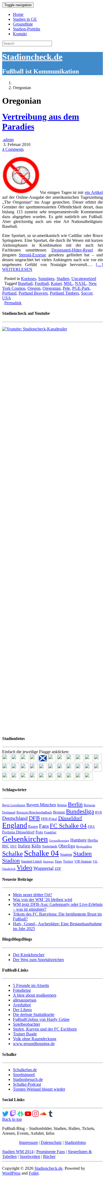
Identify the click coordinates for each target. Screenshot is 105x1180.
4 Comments (13, 149)
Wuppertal (43, 868)
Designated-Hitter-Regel (72, 250)
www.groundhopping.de (34, 1043)
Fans (44, 826)
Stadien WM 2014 (17, 1151)
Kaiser (56, 283)
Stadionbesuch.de (28, 1079)
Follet (33, 1173)
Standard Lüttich (31, 861)
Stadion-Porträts (26, 29)
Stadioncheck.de (32, 57)
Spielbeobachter (26, 1024)
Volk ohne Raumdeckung (34, 1038)
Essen (33, 826)
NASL (80, 283)
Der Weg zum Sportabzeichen (38, 959)
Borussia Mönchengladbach (34, 812)
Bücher (49, 1156)
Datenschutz (51, 1142)
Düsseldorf (70, 818)
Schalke (12, 853)
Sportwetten (30, 1156)
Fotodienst (22, 990)
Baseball (25, 283)
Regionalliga (84, 846)
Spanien (66, 855)
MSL (68, 283)
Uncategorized (83, 278)
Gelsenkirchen (25, 839)
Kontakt (20, 34)
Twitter (68, 861)
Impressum (28, 1142)
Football (42, 283)
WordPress (11, 1173)
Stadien (63, 278)
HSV (13, 846)
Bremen (59, 812)
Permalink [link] (13, 303)
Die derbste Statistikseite (33, 1014)
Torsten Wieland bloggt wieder (39, 1089)
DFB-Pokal (49, 819)
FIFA (91, 827)
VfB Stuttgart (83, 861)
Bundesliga (80, 811)
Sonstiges (46, 278)
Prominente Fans (50, 1151)
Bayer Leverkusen (13, 805)
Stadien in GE (25, 19)
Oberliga (66, 846)
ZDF (58, 869)
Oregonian (52, 288)
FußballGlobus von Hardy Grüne (41, 1019)
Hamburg (78, 840)
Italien (24, 846)
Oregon (33, 288)
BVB (98, 812)
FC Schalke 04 (68, 825)
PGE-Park (81, 288)
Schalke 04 (41, 853)
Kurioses (28, 278)
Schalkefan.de (25, 1069)
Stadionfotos (75, 1142)
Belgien (62, 805)
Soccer (86, 293)
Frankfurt (50, 832)
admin (8, 139)
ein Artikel (94, 192)
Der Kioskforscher (28, 954)
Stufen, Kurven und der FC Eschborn (45, 1029)
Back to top (12, 1119)
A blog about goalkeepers (34, 995)
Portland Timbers (64, 293)
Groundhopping (59, 840)
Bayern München (41, 804)
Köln (36, 846)
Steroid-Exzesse (32, 255)
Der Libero (22, 1009)
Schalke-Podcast (27, 1084)
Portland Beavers (33, 293)
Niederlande (49, 846)
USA (6, 298)
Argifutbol (22, 1005)
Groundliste (23, 24)
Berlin (75, 804)
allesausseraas (24, 1000)
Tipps (58, 861)
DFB (34, 818)
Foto (39, 832)
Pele (66, 288)
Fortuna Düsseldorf (18, 832)
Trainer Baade (25, 1034)
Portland (9, 293)
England (14, 825)
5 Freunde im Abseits (31, 985)
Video (24, 867)
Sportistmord (24, 1074)
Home (18, 14)
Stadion (11, 861)
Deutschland (15, 818)
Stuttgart (48, 861)
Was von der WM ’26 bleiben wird (42, 899)
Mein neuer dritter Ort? (32, 894)
